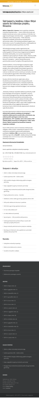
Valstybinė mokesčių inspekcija (12, 243)
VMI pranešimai (28, 161)
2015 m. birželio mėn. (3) (10, 319)
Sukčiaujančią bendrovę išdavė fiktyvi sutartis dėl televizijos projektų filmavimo (17, 221)
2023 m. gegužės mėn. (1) (10, 289)
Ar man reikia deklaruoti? (10, 210)
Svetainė (8, 388)
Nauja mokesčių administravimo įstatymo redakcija (17, 226)
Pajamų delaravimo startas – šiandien (14, 195)
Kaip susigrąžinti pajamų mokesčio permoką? (16, 186)
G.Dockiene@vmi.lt (31, 153)
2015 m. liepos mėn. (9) (10, 315)
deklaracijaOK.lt (8, 161)
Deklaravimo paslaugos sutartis (12, 274)
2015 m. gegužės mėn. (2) (10, 323)
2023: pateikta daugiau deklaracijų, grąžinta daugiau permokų (18, 181)
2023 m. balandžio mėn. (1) (11, 293)
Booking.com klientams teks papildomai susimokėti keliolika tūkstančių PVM (17, 231)
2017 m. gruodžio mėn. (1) (11, 297)
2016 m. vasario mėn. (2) (10, 308)
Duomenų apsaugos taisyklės (12, 270)
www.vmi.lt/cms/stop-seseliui (16, 137)
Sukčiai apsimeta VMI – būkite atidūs (14, 176)
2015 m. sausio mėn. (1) (10, 337)
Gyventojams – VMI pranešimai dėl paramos (16, 217)
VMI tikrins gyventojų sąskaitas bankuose (15, 206)
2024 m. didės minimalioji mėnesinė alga (14, 173)
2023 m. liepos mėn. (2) (10, 286)
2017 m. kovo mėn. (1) (10, 300)
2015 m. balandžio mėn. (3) (11, 326)
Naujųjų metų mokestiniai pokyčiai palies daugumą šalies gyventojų (19, 190)
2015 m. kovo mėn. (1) (10, 330)
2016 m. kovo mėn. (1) (10, 304)
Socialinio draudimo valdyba (11, 251)
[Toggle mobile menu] (35, 5)
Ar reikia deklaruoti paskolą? (11, 213)
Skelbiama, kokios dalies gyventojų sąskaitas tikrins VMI (19, 198)
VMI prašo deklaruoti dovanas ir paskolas (15, 202)
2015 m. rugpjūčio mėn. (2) (11, 311)
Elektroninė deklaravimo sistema (12, 247)
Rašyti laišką (9, 386)
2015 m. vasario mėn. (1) (10, 334)
